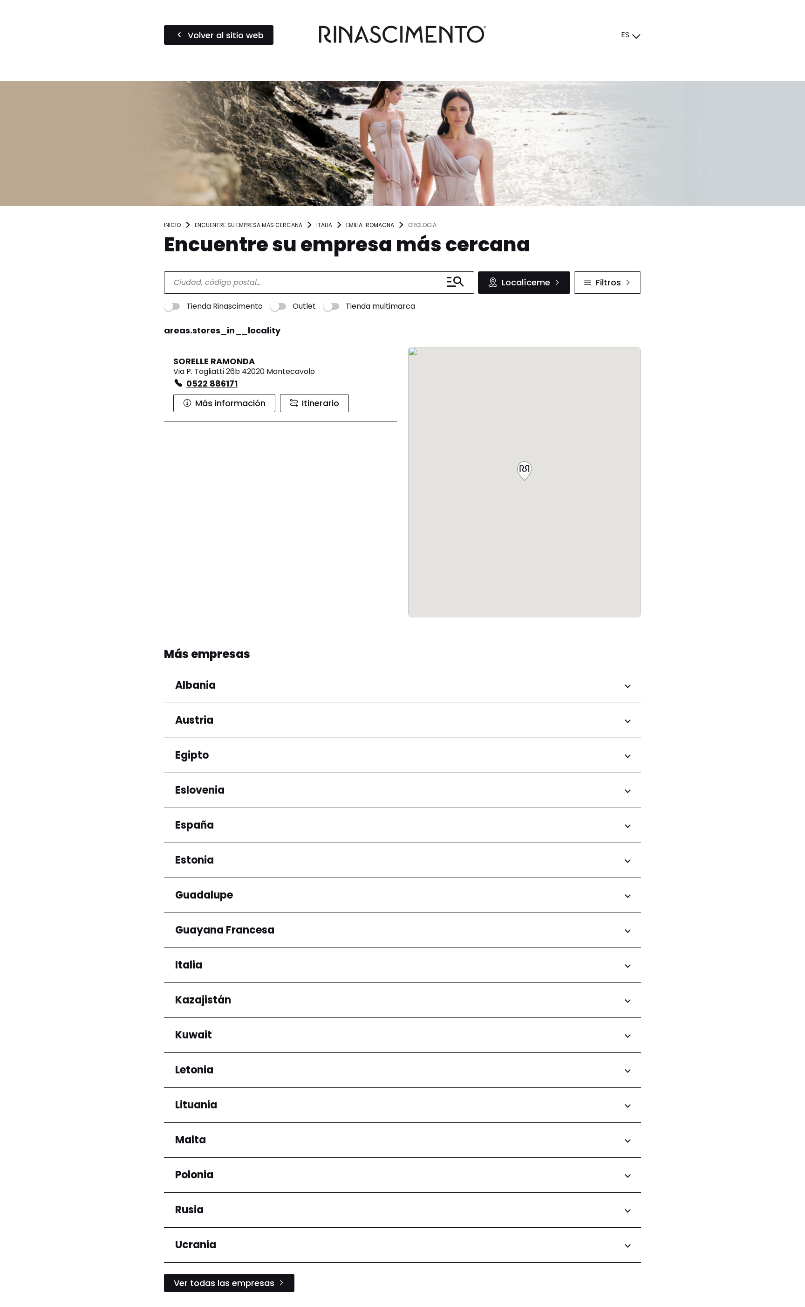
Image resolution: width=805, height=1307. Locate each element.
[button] (524, 471)
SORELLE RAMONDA (214, 361)
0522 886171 (212, 383)
